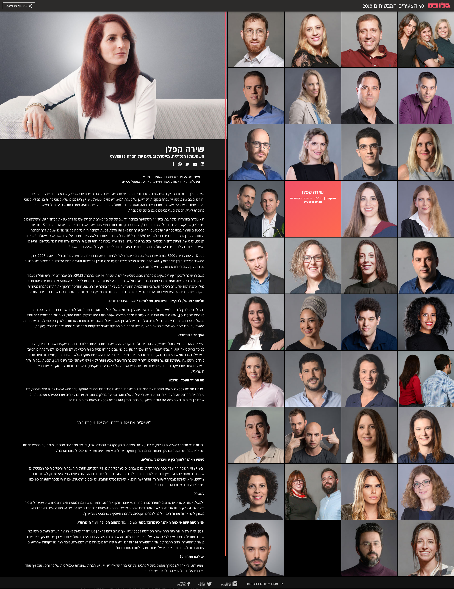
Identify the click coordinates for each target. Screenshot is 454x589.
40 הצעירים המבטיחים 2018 (393, 6)
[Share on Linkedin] (202, 164)
